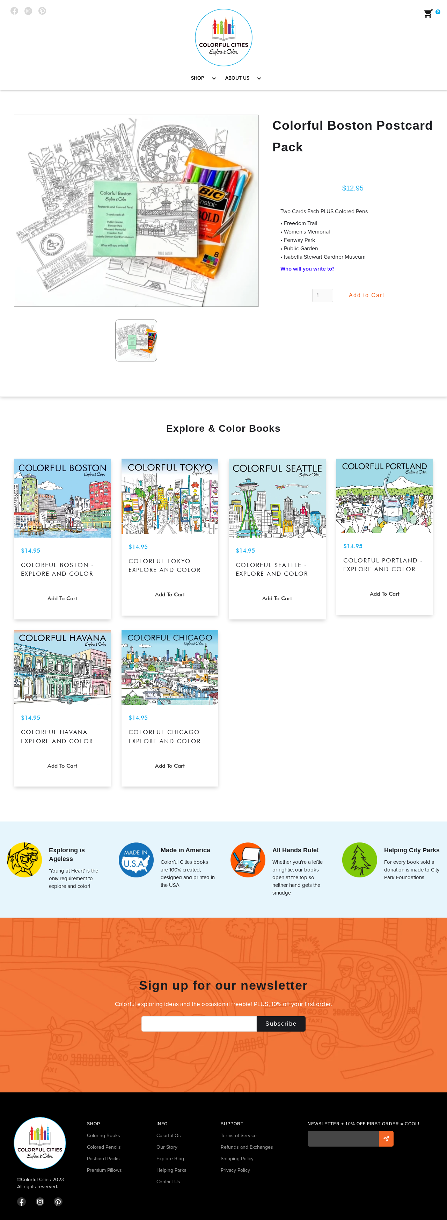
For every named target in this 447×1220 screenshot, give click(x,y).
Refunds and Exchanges (247, 1147)
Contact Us (168, 1182)
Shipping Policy (237, 1159)
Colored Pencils (104, 1147)
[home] (223, 37)
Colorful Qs (168, 1136)
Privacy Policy (235, 1170)
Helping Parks (171, 1170)
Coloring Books (103, 1136)
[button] (201, 78)
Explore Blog (170, 1159)
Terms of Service (239, 1136)
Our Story (166, 1147)
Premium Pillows (104, 1170)
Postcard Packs (103, 1159)
